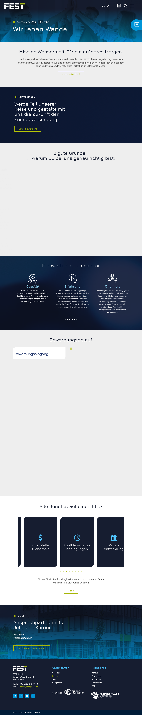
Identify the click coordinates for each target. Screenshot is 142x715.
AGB (93, 686)
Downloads (96, 676)
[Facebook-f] (33, 696)
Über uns (56, 673)
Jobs (54, 679)
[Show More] (114, 283)
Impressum (96, 679)
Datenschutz (97, 683)
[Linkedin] (15, 696)
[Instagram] (21, 696)
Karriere (55, 676)
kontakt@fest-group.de (28, 687)
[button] (67, 319)
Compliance (57, 683)
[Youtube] (27, 696)
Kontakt (95, 673)
